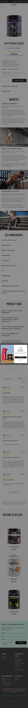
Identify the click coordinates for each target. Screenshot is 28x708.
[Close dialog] (26, 345)
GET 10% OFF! (21, 357)
